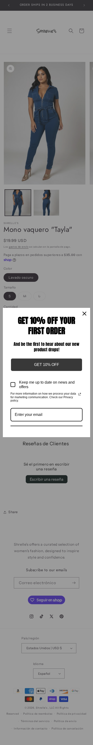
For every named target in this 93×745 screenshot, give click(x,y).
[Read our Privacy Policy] (80, 394)
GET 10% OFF (46, 365)
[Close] (84, 313)
